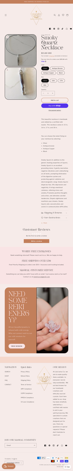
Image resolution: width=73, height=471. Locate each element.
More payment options (55, 110)
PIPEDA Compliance (27, 397)
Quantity (43, 89)
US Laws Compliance (27, 402)
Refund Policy (25, 376)
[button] (6, 15)
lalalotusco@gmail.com (41, 277)
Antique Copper (48, 73)
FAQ (6, 380)
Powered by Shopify (56, 464)
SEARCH (7, 371)
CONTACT (8, 384)
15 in (45, 80)
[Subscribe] (34, 445)
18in (44, 85)
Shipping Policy (26, 380)
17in (61, 80)
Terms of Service (26, 384)
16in (53, 80)
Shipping (51, 56)
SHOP (7, 376)
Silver (45, 68)
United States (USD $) (13, 463)
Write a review (36, 241)
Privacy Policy (25, 371)
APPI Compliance (26, 389)
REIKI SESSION (16, 346)
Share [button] (45, 223)
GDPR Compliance (27, 393)
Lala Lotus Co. (47, 464)
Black (61, 73)
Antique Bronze (57, 68)
